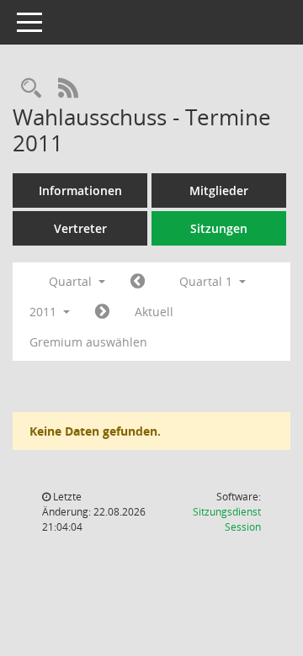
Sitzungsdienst (227, 519)
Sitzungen (218, 228)
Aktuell (154, 312)
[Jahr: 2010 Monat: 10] (137, 282)
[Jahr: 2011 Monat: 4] (102, 312)
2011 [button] (44, 312)
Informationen (80, 190)
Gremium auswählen (88, 342)
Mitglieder (218, 190)
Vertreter (80, 228)
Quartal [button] (72, 281)
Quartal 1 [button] (207, 281)
